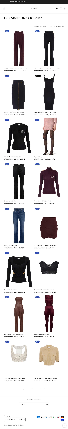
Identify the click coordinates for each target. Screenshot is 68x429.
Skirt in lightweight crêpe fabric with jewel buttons (46, 245)
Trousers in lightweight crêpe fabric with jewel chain (47, 68)
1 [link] (22, 388)
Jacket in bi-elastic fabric (10, 290)
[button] (3, 8)
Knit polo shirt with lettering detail (12, 156)
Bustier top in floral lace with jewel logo (44, 290)
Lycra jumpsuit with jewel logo (41, 334)
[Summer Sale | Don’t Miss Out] (34, 2)
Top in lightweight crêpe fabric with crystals (15, 378)
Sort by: (37, 26)
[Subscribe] (47, 404)
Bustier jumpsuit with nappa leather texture (14, 334)
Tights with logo (38, 156)
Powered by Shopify (19, 425)
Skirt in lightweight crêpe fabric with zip (14, 112)
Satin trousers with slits (10, 201)
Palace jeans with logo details (11, 245)
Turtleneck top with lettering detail (42, 201)
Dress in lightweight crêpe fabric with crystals (45, 112)
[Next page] (45, 388)
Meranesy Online (11, 425)
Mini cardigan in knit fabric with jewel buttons (45, 378)
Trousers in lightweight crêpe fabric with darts (15, 68)
